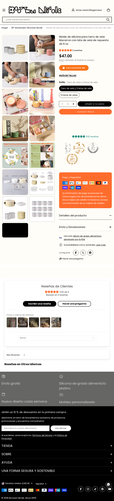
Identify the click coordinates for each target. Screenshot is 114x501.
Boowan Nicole (16, 497)
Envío (61, 60)
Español (40, 483)
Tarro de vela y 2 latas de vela (76, 88)
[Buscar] (108, 19)
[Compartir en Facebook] (76, 252)
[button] (65, 50)
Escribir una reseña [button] (39, 303)
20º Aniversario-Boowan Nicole (27, 27)
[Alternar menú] (4, 10)
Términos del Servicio (42, 435)
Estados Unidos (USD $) (17, 483)
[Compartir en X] (83, 252)
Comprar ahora (85, 111)
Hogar (5, 27)
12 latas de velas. (69, 95)
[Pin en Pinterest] (90, 252)
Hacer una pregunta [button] (74, 303)
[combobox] (57, 19)
